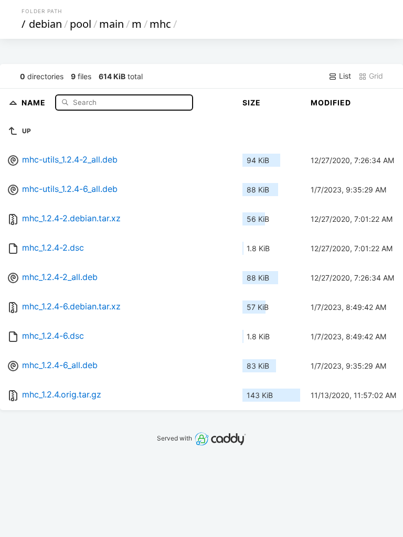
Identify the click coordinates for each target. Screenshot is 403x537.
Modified (331, 102)
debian (45, 24)
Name (35, 102)
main (111, 24)
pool (80, 24)
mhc (160, 24)
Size (251, 102)
